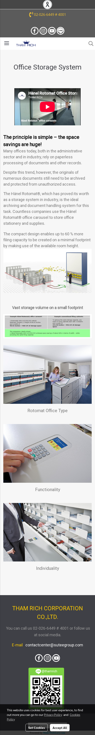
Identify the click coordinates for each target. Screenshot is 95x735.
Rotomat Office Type (47, 410)
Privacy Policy (53, 715)
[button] (89, 43)
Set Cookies (36, 728)
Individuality (47, 568)
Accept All (60, 728)
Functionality (47, 489)
